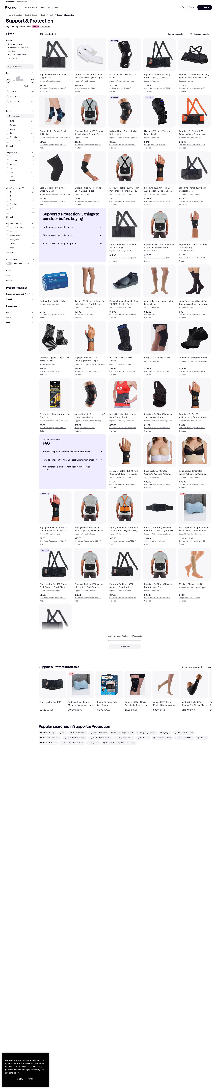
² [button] (85, 88)
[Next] (207, 691)
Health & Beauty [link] (31, 15)
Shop (42, 7)
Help (56, 7)
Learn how (45, 26)
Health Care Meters (16, 44)
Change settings (25, 1079)
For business (22, 2)
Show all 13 (11, 252)
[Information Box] (55, 34)
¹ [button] (53, 88)
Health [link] (43, 15)
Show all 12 (10, 217)
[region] (25, 1070)
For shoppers (10, 2)
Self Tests (12, 51)
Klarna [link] (8, 15)
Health (9, 41)
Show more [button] (124, 646)
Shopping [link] (18, 15)
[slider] (8, 81)
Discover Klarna (30, 7)
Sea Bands (12, 58)
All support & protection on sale (196, 667)
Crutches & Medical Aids (18, 48)
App (49, 7)
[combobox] (176, 34)
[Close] (46, 1056)
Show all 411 (11, 146)
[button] (191, 7)
